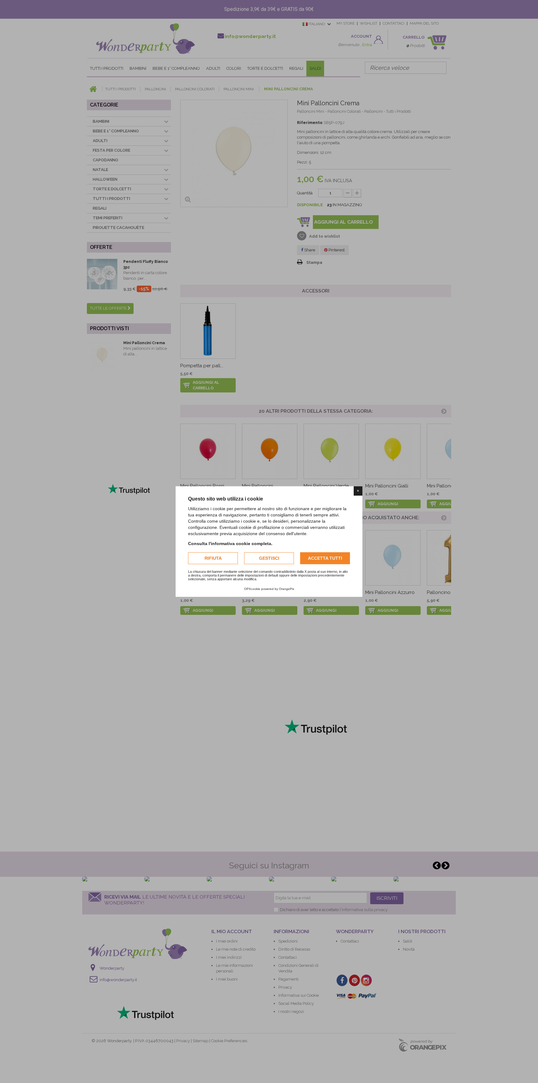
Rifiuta (213, 558)
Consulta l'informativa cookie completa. (230, 543)
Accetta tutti (325, 558)
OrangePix (286, 589)
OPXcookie (252, 589)
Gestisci (269, 558)
